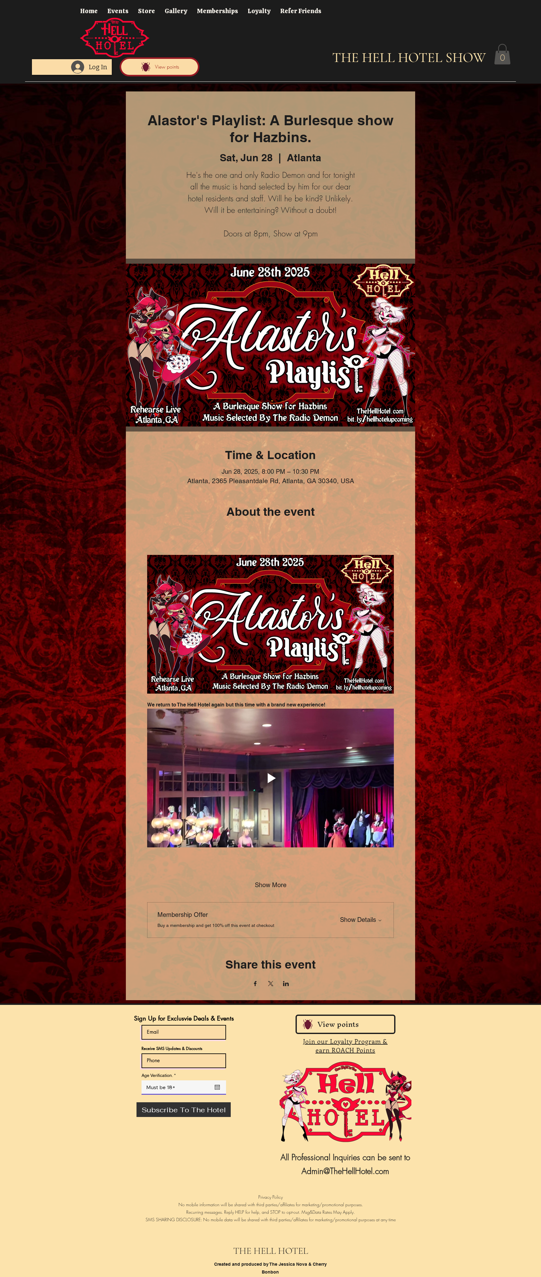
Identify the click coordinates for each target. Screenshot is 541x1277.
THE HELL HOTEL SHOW (409, 57)
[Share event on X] (271, 983)
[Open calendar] (217, 1087)
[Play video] (270, 778)
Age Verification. (160, 1075)
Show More (270, 885)
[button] (502, 54)
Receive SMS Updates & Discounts (172, 1049)
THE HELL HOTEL (270, 1251)
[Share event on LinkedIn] (286, 983)
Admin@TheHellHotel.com (345, 1171)
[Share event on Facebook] (255, 983)
